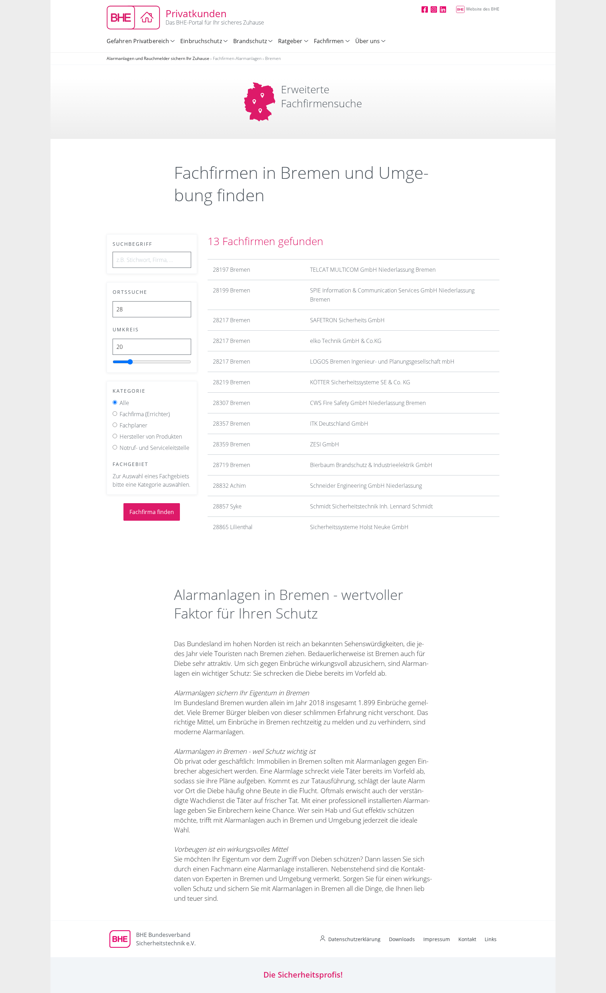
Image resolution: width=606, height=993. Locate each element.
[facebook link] (425, 9)
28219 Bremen (231, 382)
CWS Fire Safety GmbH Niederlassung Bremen (368, 403)
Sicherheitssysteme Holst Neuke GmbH (359, 527)
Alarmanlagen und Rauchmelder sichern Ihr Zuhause (158, 58)
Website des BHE (482, 9)
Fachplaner (133, 425)
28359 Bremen (231, 444)
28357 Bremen (231, 423)
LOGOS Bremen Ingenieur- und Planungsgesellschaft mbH (382, 361)
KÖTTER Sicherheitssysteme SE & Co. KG (360, 382)
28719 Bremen (231, 465)
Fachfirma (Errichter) (145, 414)
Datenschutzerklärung (354, 939)
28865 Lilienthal (232, 527)
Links (491, 939)
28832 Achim (229, 485)
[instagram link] (434, 9)
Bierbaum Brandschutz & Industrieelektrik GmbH (371, 465)
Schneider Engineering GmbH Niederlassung (366, 485)
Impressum (436, 939)
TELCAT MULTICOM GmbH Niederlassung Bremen (373, 269)
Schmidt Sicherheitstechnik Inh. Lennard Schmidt (371, 506)
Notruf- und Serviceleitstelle (154, 448)
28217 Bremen (231, 320)
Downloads (402, 939)
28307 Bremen (231, 403)
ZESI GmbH (324, 444)
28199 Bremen (231, 290)
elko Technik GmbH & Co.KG (346, 341)
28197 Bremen (231, 269)
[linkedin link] (443, 9)
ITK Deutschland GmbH (339, 423)
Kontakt (467, 939)
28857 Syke (227, 506)
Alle (124, 403)
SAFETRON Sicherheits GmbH (347, 320)
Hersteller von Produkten (151, 436)
